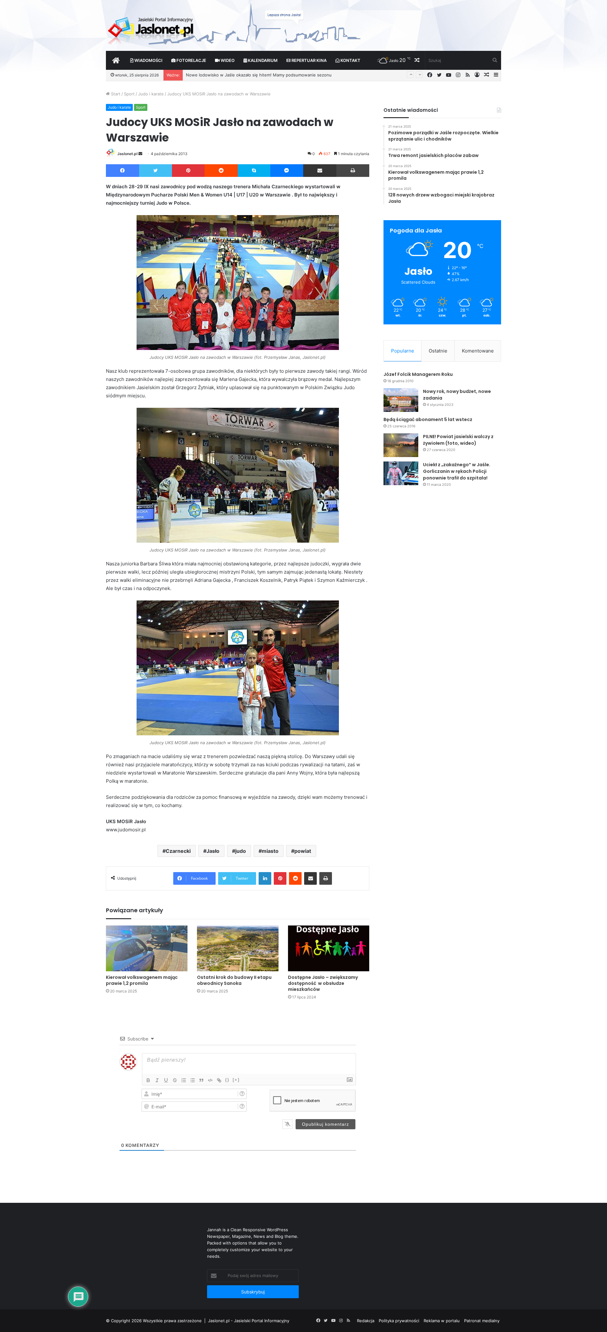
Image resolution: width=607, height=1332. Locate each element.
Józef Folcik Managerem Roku (418, 374)
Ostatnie (438, 351)
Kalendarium (262, 60)
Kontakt (350, 60)
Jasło (212, 851)
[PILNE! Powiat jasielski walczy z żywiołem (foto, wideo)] (400, 445)
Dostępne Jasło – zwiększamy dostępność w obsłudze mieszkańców (323, 983)
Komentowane (478, 351)
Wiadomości (147, 60)
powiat (302, 851)
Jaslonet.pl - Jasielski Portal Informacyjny (248, 1320)
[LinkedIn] (265, 878)
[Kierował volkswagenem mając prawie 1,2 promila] (146, 948)
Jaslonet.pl (127, 153)
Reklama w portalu (442, 1320)
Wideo (227, 60)
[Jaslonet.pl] (151, 28)
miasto (270, 851)
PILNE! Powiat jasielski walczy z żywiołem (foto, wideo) (458, 439)
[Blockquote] (201, 1080)
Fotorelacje (190, 60)
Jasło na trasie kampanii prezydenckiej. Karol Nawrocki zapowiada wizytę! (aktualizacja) (272, 74)
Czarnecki (178, 851)
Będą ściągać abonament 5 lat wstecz (427, 419)
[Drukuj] (352, 170)
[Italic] (157, 1080)
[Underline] (166, 1080)
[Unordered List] (192, 1080)
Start (115, 93)
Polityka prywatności (399, 1320)
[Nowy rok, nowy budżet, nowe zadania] (400, 400)
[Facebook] (122, 170)
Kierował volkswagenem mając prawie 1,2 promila (142, 980)
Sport (129, 93)
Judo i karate (151, 93)
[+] (236, 1079)
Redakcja (365, 1320)
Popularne (402, 351)
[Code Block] (210, 1080)
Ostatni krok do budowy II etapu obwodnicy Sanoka (234, 980)
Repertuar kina (309, 60)
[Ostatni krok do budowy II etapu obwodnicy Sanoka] (238, 948)
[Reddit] (221, 170)
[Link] (219, 1080)
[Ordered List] (183, 1080)
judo (240, 851)
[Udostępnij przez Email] (319, 170)
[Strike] (174, 1080)
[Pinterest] (188, 170)
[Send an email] (140, 153)
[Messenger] (287, 170)
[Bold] (148, 1080)
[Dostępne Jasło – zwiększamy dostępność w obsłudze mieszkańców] (329, 948)
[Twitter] (155, 170)
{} (227, 1079)
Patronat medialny (482, 1320)
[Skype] (254, 170)
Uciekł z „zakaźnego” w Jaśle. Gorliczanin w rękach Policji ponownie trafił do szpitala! (456, 471)
